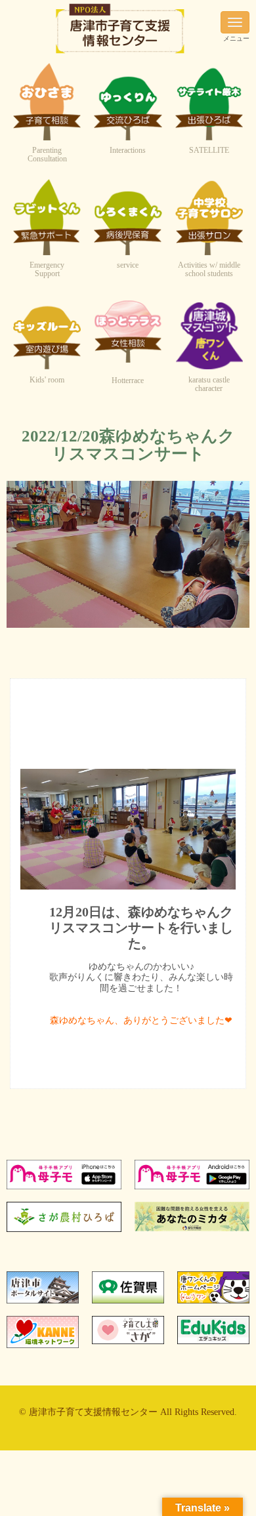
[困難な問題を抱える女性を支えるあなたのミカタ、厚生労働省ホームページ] (192, 1228)
